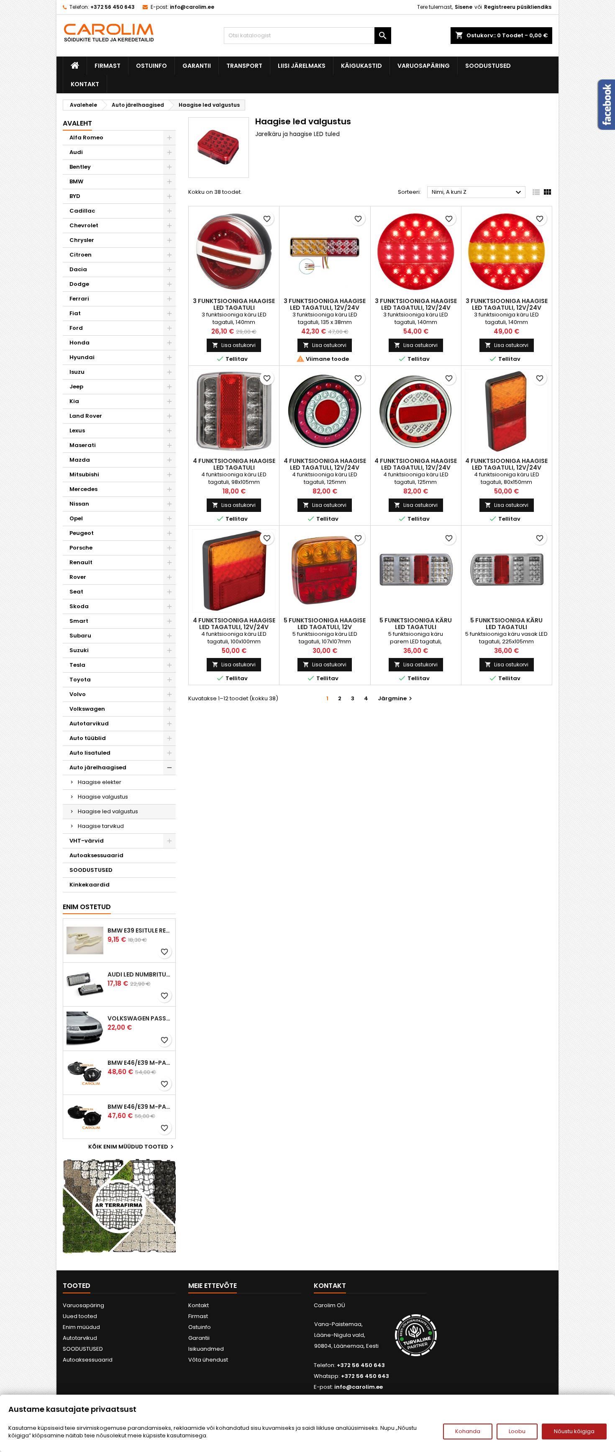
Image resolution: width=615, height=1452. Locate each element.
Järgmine (396, 698)
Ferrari (79, 299)
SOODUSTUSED (488, 66)
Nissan (79, 504)
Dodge (79, 284)
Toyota (80, 680)
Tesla (77, 665)
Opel (76, 518)
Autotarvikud (89, 723)
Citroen (80, 255)
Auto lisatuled (89, 753)
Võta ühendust (208, 1360)
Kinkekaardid (89, 885)
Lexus (77, 430)
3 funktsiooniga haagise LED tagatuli (234, 304)
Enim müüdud (81, 1327)
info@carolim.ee (192, 6)
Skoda (79, 606)
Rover (77, 577)
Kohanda (467, 1431)
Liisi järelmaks (301, 66)
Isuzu (77, 372)
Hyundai (82, 357)
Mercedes (83, 489)
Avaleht (77, 123)
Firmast (107, 66)
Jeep (76, 387)
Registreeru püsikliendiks (517, 6)
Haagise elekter (99, 782)
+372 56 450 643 (112, 6)
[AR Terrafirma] (119, 1206)
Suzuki (79, 650)
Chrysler (81, 240)
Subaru (80, 636)
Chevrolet (83, 225)
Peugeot (81, 533)
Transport (244, 66)
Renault (80, 562)
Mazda (79, 460)
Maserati (82, 445)
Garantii (196, 66)
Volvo (77, 694)
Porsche (80, 548)
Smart (78, 621)
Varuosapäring (423, 66)
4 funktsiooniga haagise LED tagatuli (234, 464)
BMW (76, 181)
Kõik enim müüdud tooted (132, 1147)
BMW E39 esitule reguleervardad (140, 930)
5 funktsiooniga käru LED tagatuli (415, 623)
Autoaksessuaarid (96, 855)
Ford (76, 328)
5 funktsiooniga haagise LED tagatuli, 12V (325, 623)
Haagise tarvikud (101, 826)
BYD (74, 196)
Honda (79, 343)
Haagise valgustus (103, 797)
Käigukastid (361, 66)
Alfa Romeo (86, 137)
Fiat (75, 313)
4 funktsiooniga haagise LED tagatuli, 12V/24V (325, 464)
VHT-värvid (86, 841)
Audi (76, 152)
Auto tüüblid (87, 738)
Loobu (517, 1431)
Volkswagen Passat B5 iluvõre (140, 1018)
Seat (76, 592)
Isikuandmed (206, 1349)
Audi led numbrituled (140, 974)
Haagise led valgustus (108, 811)
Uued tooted (80, 1316)
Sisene (463, 6)
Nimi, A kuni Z (477, 193)
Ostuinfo (151, 66)
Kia (74, 401)
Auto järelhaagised (97, 767)
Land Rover (85, 416)
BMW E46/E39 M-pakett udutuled (140, 1062)
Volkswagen (87, 709)
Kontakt (85, 84)
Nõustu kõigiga (574, 1431)
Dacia (78, 269)
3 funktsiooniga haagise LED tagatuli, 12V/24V (325, 304)
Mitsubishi (84, 474)
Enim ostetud (87, 907)
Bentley (80, 167)
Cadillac (82, 211)
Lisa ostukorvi (234, 345)
